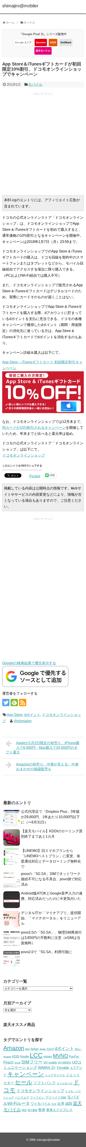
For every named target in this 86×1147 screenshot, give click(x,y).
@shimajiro (23, 721)
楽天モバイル (43, 50)
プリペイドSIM (55, 1097)
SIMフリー (32, 1062)
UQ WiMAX (64, 1062)
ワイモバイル (40, 1103)
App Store (14, 715)
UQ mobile (50, 1062)
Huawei (7, 1056)
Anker (35, 1049)
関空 (24, 1110)
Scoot (17, 1062)
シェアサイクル (55, 1075)
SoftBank (65, 42)
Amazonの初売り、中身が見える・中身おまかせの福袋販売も (47, 766)
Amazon (13, 1048)
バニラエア (22, 1097)
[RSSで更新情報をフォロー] (22, 702)
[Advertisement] (43, 143)
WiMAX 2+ (47, 1067)
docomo (41, 42)
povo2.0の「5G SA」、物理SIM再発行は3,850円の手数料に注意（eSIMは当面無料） (51, 937)
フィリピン (37, 1097)
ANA (27, 1049)
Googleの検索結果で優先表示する (29, 663)
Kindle (24, 1056)
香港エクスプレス (59, 1110)
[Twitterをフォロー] (5, 702)
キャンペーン (25, 1074)
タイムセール (65, 1083)
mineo (47, 1056)
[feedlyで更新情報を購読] (14, 702)
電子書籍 (32, 1110)
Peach (8, 1062)
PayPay (74, 1056)
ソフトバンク (44, 1083)
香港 (41, 1110)
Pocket (34, 476)
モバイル (35, 84)
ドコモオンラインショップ (23, 455)
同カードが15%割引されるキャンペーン (34, 427)
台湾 (60, 1103)
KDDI (53, 42)
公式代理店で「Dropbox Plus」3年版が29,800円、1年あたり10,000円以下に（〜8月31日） (50, 817)
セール (23, 1082)
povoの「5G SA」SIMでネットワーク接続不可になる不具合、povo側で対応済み (51, 879)
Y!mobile (62, 1067)
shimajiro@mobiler (20, 5)
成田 (68, 1103)
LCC (36, 1055)
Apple (43, 1049)
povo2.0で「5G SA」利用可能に (46, 952)
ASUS (50, 1049)
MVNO (60, 1056)
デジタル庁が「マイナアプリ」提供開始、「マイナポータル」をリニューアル (51, 918)
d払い (78, 1049)
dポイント (32, 715)
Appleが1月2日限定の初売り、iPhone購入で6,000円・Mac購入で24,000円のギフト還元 (42, 747)
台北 (53, 1104)
